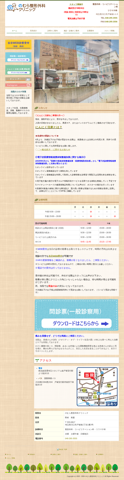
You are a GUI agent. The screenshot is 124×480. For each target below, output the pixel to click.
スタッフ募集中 (76, 4)
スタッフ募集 (109, 31)
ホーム (14, 31)
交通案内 (90, 31)
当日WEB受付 (55, 256)
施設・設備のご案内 (71, 31)
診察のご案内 (52, 31)
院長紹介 (33, 31)
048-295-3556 (111, 22)
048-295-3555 (111, 18)
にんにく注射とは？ (48, 127)
